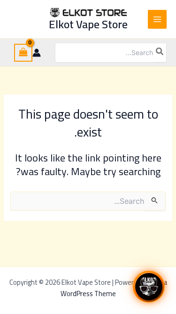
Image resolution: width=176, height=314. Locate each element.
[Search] (160, 52)
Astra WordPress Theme (114, 288)
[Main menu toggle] (157, 19)
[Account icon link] (36, 52)
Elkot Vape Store (88, 24)
